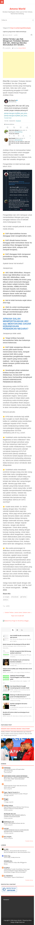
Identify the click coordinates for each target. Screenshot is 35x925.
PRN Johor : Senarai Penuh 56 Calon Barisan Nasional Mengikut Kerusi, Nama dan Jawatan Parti (17, 851)
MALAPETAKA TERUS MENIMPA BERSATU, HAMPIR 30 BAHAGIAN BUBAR (15, 815)
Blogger (6, 799)
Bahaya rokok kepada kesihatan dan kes (14, 823)
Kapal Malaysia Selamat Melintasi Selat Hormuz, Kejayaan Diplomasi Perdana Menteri (16, 807)
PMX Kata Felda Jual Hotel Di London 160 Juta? (16, 794)
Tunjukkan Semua (29, 841)
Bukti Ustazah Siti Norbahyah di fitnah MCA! (16, 644)
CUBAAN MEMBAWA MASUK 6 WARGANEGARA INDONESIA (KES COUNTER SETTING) (16, 830)
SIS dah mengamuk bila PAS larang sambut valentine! (20, 652)
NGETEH (6, 800)
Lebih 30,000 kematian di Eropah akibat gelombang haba (14, 770)
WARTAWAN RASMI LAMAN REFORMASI (15, 776)
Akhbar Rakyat (8, 805)
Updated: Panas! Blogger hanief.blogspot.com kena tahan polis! (20, 677)
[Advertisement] (18, 65)
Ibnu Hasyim (7, 836)
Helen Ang (7, 856)
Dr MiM (6, 849)
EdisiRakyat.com (9, 822)
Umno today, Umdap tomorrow (12, 857)
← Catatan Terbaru (8, 612)
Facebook (15, 597)
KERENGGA (7, 768)
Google (7, 597)
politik (7, 606)
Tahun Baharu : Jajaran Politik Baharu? (14, 877)
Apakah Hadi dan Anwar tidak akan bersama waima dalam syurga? (15, 786)
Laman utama (18, 612)
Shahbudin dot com (10, 814)
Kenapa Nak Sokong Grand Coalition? (15, 729)
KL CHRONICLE (8, 876)
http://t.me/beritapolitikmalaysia (20, 28)
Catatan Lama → (27, 612)
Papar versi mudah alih (17, 616)
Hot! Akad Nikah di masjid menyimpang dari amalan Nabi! (19, 687)
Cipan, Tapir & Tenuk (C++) (12, 792)
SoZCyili (6, 828)
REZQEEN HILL (8, 861)
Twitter (24, 597)
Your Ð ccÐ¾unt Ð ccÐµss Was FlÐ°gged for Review (15, 863)
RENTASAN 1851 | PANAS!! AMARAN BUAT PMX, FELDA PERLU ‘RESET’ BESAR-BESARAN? (16, 778)
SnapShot (7, 868)
